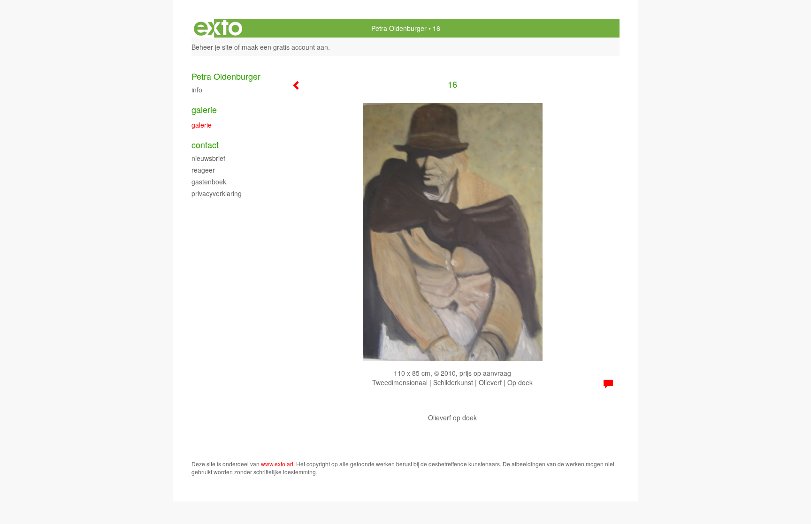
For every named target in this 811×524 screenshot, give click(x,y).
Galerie (204, 109)
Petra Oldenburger (399, 28)
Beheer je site (211, 47)
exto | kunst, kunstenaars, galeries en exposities (218, 28)
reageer (203, 170)
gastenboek (208, 181)
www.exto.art (277, 464)
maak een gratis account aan (285, 47)
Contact (205, 145)
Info (196, 89)
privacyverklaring (216, 193)
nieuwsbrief (208, 158)
